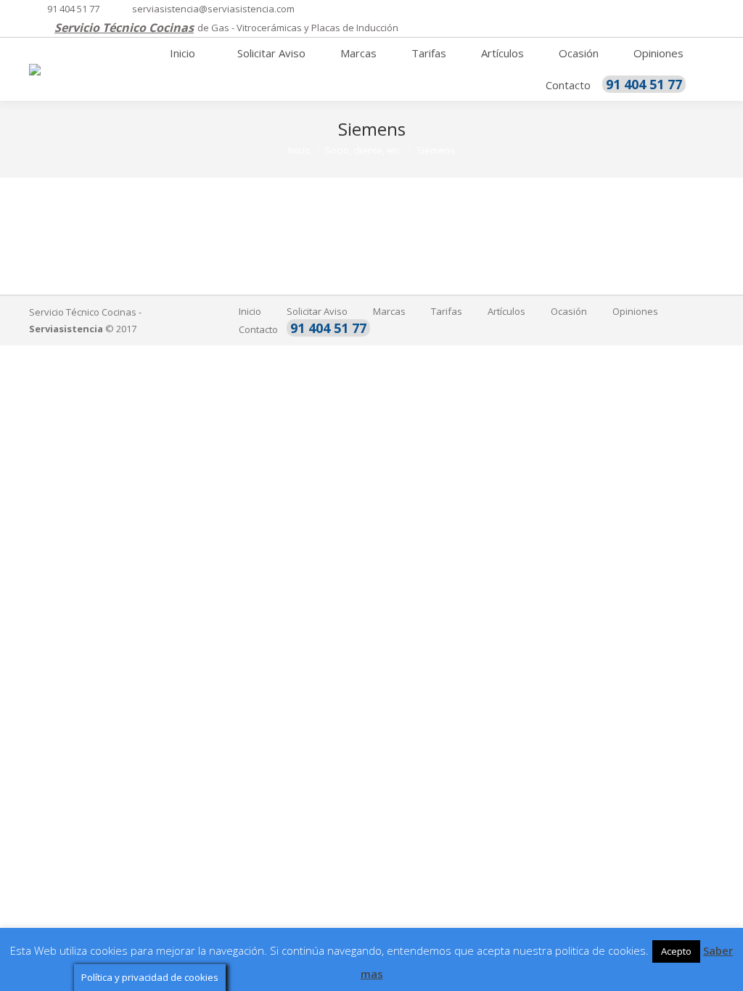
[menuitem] (179, 53)
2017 (126, 328)
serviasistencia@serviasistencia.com (213, 8)
